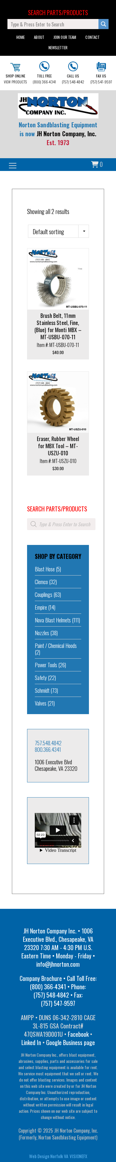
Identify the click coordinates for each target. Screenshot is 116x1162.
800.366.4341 (48, 749)
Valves (40, 703)
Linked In (31, 1042)
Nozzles (42, 633)
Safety (41, 677)
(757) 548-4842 (73, 78)
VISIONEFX (78, 1156)
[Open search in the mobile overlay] (61, 524)
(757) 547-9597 (101, 78)
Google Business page (70, 1042)
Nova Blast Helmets (53, 620)
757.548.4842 (48, 743)
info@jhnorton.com (58, 964)
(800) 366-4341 (44, 78)
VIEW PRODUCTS (15, 78)
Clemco (41, 581)
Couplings (43, 594)
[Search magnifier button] (103, 24)
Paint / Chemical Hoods (56, 645)
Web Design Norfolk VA (48, 1156)
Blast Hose (45, 569)
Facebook (78, 1034)
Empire (41, 607)
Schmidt (42, 690)
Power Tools (46, 665)
